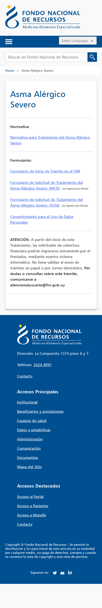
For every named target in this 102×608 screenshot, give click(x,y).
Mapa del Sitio (29, 466)
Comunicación (29, 448)
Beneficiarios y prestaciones (40, 411)
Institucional (27, 402)
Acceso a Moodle (31, 515)
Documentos (27, 457)
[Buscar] (92, 57)
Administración (30, 439)
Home (9, 70)
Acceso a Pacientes (32, 505)
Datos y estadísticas (34, 429)
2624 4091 (42, 364)
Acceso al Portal (30, 496)
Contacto (24, 376)
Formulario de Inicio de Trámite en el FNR (45, 171)
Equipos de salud (31, 420)
